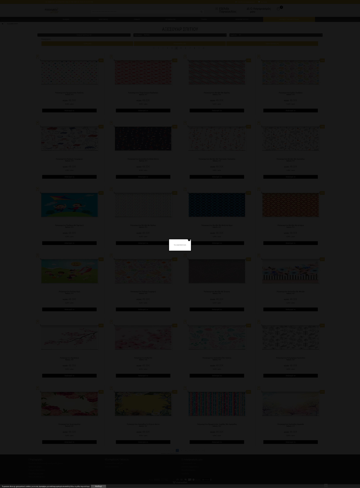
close (189, 240)
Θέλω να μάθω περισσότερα (80, 486)
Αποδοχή (98, 486)
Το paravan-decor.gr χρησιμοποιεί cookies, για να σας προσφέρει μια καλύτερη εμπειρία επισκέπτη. (46, 486)
